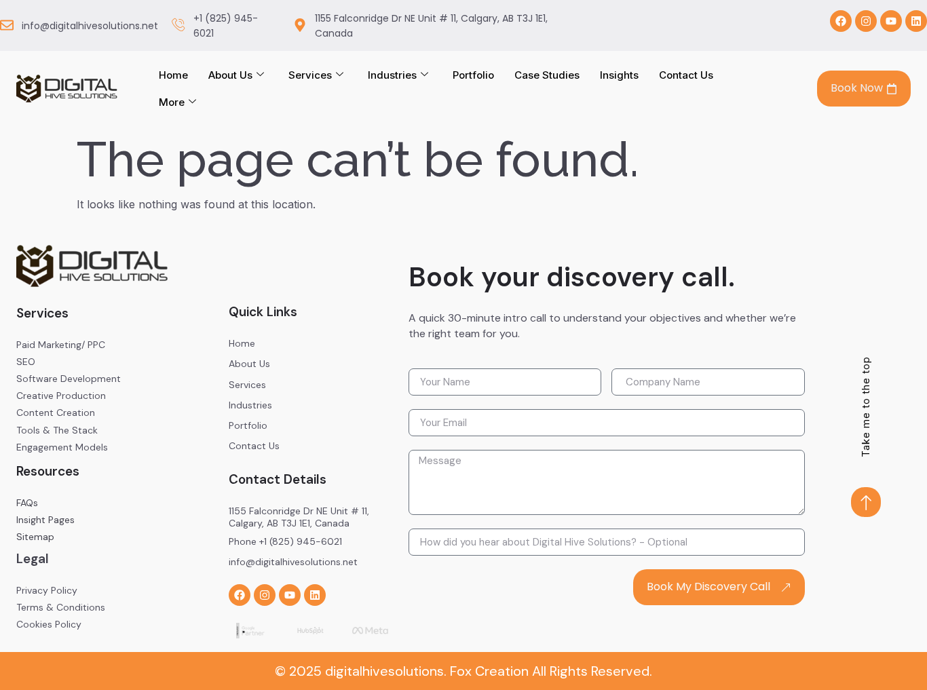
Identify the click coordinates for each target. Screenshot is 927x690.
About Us (230, 75)
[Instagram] (866, 21)
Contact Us (686, 75)
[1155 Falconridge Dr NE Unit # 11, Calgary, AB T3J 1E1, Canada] (300, 25)
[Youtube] (891, 21)
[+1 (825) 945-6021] (178, 25)
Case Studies (547, 75)
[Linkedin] (916, 21)
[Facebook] (841, 21)
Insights (619, 75)
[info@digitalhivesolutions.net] (7, 25)
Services (310, 75)
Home (173, 75)
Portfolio (473, 75)
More (172, 102)
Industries (392, 75)
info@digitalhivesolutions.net (90, 26)
